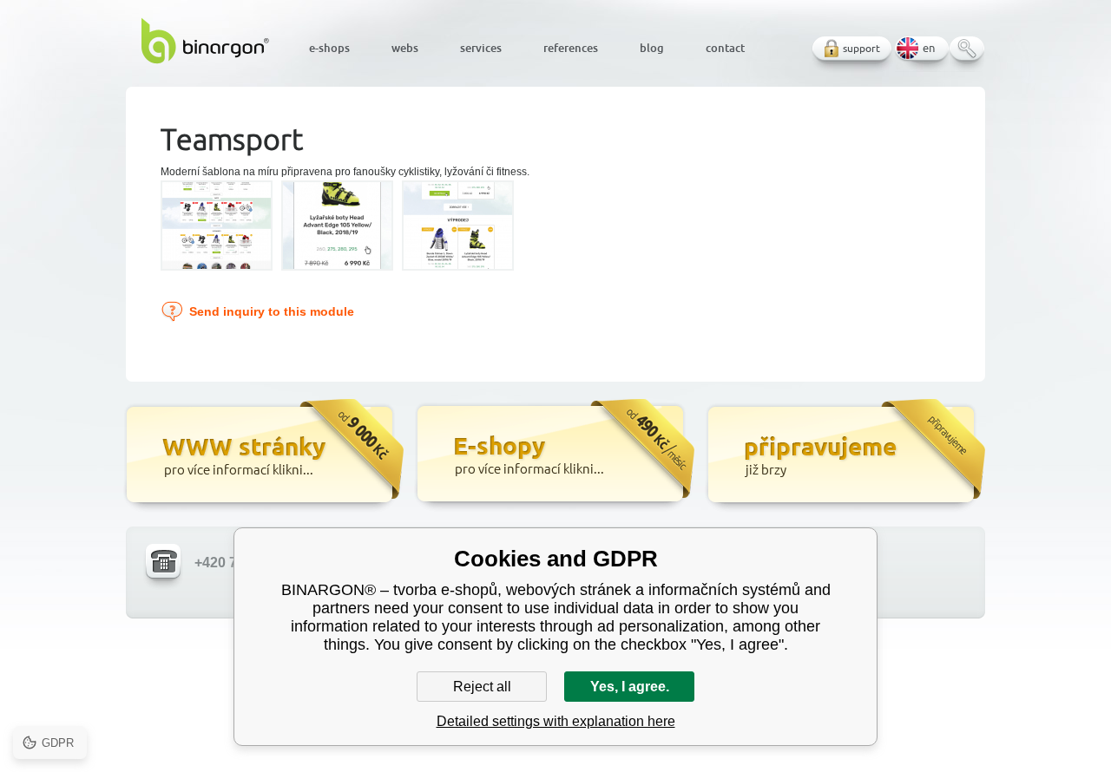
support (861, 48)
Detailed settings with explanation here (556, 721)
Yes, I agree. (629, 686)
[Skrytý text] (263, 456)
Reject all (482, 686)
